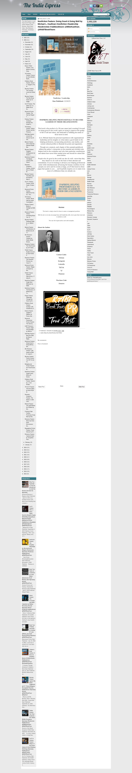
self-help (89, 234)
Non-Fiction (90, 190)
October (27, 47)
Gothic (89, 146)
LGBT (88, 166)
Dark (88, 118)
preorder (89, 204)
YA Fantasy (90, 263)
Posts (91, 28)
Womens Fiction (91, 261)
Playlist (89, 198)
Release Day (90, 211)
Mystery (89, 183)
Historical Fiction (91, 156)
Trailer (89, 255)
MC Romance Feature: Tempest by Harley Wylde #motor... (29, 238)
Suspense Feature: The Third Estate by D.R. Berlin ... (30, 246)
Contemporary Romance (93, 110)
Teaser (89, 248)
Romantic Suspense (92, 219)
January (27, 444)
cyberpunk (90, 116)
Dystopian (89, 125)
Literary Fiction (91, 169)
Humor (89, 160)
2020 (25, 457)
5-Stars (89, 78)
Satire (88, 227)
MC (88, 173)
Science (89, 232)
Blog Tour (89, 91)
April (26, 61)
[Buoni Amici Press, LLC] (99, 38)
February (27, 442)
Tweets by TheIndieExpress (94, 277)
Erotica (89, 127)
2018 (25, 462)
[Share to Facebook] (63, 331)
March (26, 63)
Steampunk (90, 242)
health (88, 152)
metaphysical (90, 179)
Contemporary (91, 108)
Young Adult (90, 271)
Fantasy (89, 135)
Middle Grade (90, 181)
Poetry (89, 200)
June (26, 56)
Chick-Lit (89, 99)
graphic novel (90, 148)
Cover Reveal (90, 112)
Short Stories (90, 236)
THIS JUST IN (61, 14)
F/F (88, 133)
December (28, 42)
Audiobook (90, 85)
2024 (25, 447)
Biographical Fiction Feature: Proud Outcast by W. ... (30, 430)
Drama (89, 122)
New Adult (89, 185)
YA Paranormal (91, 265)
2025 (25, 40)
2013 (25, 473)
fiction (88, 137)
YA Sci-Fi (89, 267)
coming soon (90, 106)
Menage (89, 177)
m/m (88, 171)
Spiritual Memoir (91, 240)
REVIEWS (35, 14)
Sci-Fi (88, 229)
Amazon (61, 283)
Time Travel (90, 253)
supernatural (90, 244)
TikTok (61, 267)
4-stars (89, 76)
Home (23, 14)
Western (89, 259)
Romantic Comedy (92, 217)
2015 (25, 469)
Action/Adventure (91, 80)
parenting (89, 196)
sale (88, 223)
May (26, 59)
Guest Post (90, 150)
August (27, 51)
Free (88, 139)
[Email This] (58, 331)
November (28, 44)
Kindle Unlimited (91, 164)
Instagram (61, 261)
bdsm (88, 87)
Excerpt (89, 131)
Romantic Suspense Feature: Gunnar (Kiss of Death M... (30, 168)
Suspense (89, 246)
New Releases (91, 187)
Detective (89, 120)
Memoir (89, 175)
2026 (25, 37)
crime (88, 114)
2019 (25, 459)
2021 (25, 454)
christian (89, 104)
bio (88, 89)
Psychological (91, 208)
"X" (61, 271)
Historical (89, 154)
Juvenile (89, 162)
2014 (25, 471)
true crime (89, 257)
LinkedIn (61, 264)
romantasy (90, 215)
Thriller (89, 250)
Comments (92, 31)
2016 (25, 466)
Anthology (89, 83)
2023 (25, 450)
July (26, 54)
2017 (25, 464)
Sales (88, 225)
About (29, 14)
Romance (89, 213)
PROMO (89, 206)
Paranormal (90, 192)
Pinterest (61, 274)
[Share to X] (61, 331)
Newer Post (41, 386)
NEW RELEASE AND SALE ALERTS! (47, 14)
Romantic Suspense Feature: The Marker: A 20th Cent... (29, 398)
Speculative (90, 238)
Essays (89, 129)
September (28, 49)
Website (61, 258)
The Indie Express (42, 5)
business (89, 97)
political (89, 202)
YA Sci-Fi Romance (92, 269)
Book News (90, 93)
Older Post (81, 386)
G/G (88, 141)
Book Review (90, 95)
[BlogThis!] (60, 331)
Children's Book (91, 102)
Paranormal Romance (93, 194)
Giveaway (89, 143)
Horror (88, 158)
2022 (25, 452)
